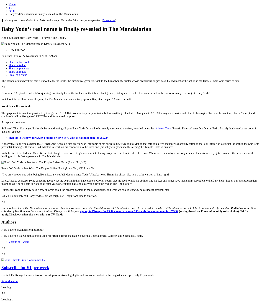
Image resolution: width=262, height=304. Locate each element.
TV (10, 7)
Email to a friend (18, 74)
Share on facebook (19, 62)
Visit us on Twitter (19, 241)
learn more (109, 20)
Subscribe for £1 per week (25, 267)
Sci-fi (12, 10)
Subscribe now (9, 281)
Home (12, 4)
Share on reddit (17, 71)
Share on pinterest (19, 68)
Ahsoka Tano (163, 128)
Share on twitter (17, 65)
